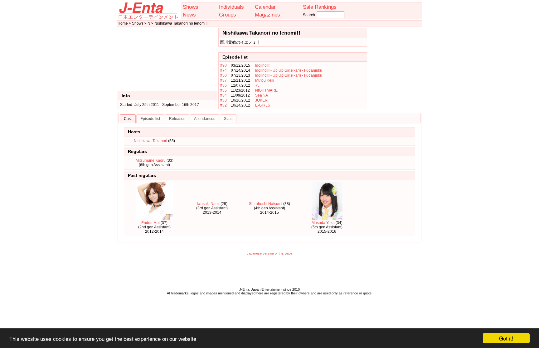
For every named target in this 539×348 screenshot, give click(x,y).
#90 (223, 65)
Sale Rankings (320, 7)
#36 (223, 85)
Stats (228, 119)
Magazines (267, 15)
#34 (223, 95)
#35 (223, 90)
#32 (223, 105)
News (189, 15)
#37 (223, 80)
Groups (227, 15)
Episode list (150, 119)
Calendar (265, 7)
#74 (223, 70)
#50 (223, 75)
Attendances (204, 119)
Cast (128, 119)
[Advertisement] (395, 68)
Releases (177, 119)
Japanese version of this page (269, 253)
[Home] (148, 18)
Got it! (506, 338)
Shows (190, 7)
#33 (223, 100)
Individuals (231, 7)
